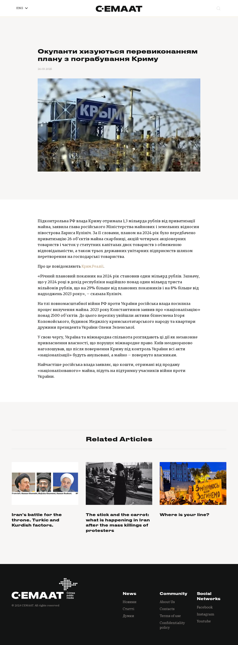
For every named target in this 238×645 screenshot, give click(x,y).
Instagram (205, 614)
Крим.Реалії (92, 266)
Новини (129, 602)
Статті (128, 609)
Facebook (205, 607)
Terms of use (170, 616)
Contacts (167, 609)
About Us (167, 602)
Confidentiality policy (172, 625)
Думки (128, 616)
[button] (22, 8)
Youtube (204, 621)
